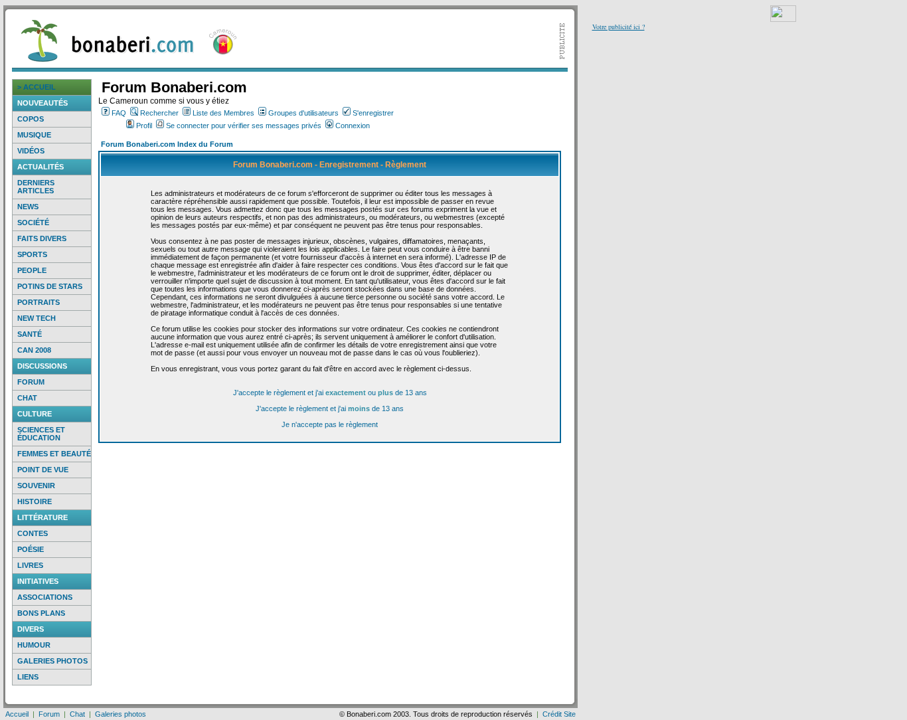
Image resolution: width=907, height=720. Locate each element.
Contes (32, 533)
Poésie (30, 549)
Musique (34, 135)
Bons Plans (41, 613)
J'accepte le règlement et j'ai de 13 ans (330, 408)
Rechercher (159, 113)
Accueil (17, 714)
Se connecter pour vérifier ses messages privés (243, 126)
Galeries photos (52, 661)
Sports (32, 254)
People (31, 270)
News (28, 207)
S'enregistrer (373, 113)
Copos (30, 119)
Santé (29, 334)
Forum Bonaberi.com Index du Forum (167, 144)
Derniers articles (35, 187)
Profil (144, 126)
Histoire (34, 501)
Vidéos (30, 151)
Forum (30, 382)
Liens (28, 677)
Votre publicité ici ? (618, 26)
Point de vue (42, 470)
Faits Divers (41, 238)
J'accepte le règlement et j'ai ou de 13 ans (330, 393)
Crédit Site (559, 714)
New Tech (36, 318)
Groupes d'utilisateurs (303, 113)
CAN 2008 (34, 350)
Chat (27, 398)
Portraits (38, 302)
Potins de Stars (49, 286)
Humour (33, 645)
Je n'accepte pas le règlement (330, 424)
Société (33, 222)
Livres (30, 565)
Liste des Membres (223, 113)
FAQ (119, 113)
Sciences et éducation (41, 434)
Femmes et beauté (54, 454)
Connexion (352, 126)
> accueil (36, 87)
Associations (44, 597)
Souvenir (36, 486)
